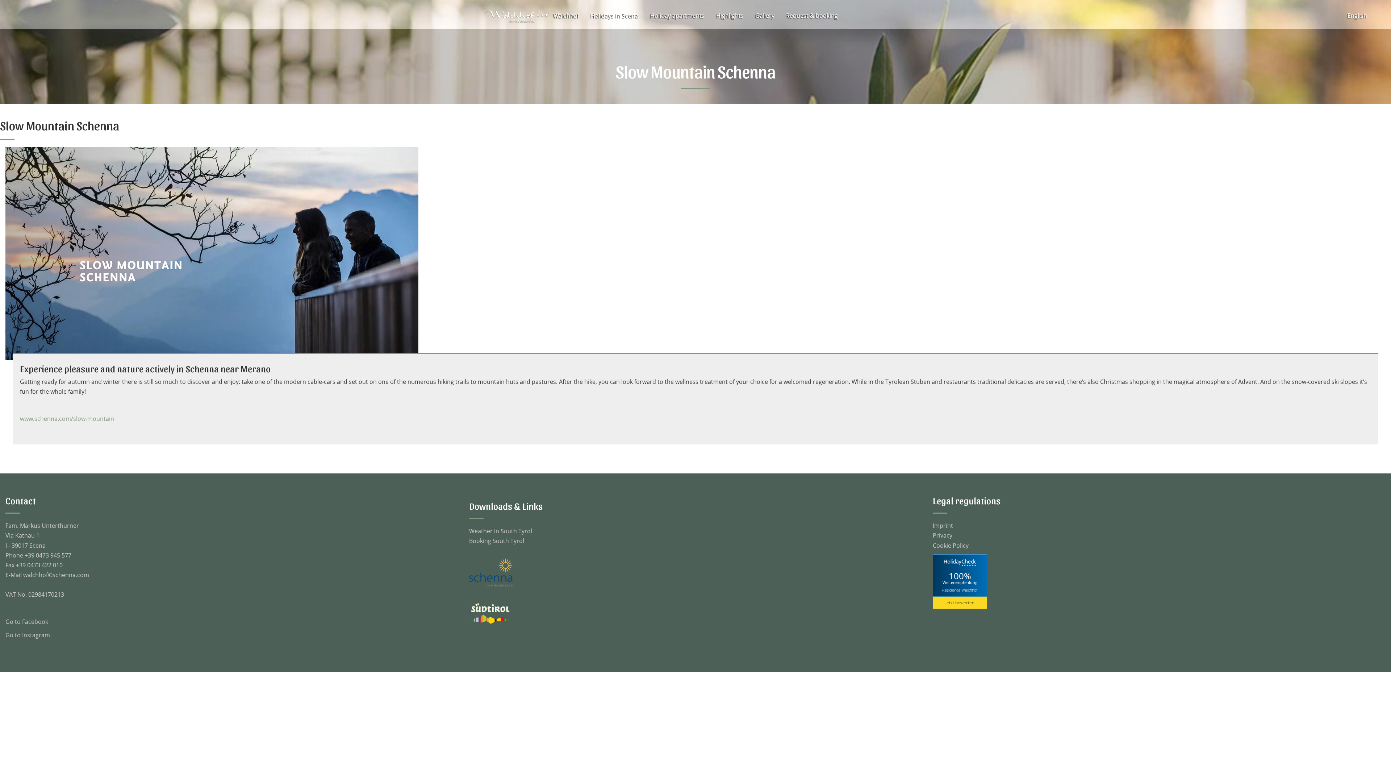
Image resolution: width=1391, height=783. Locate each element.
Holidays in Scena (615, 16)
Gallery (764, 16)
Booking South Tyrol (496, 541)
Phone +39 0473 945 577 (38, 555)
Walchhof (566, 16)
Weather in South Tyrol (500, 531)
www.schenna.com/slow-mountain (67, 419)
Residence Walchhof (959, 590)
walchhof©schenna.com (56, 575)
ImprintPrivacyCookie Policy (951, 535)
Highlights (730, 16)
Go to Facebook (26, 622)
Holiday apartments (677, 16)
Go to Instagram (27, 635)
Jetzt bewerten (959, 603)
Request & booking (812, 16)
